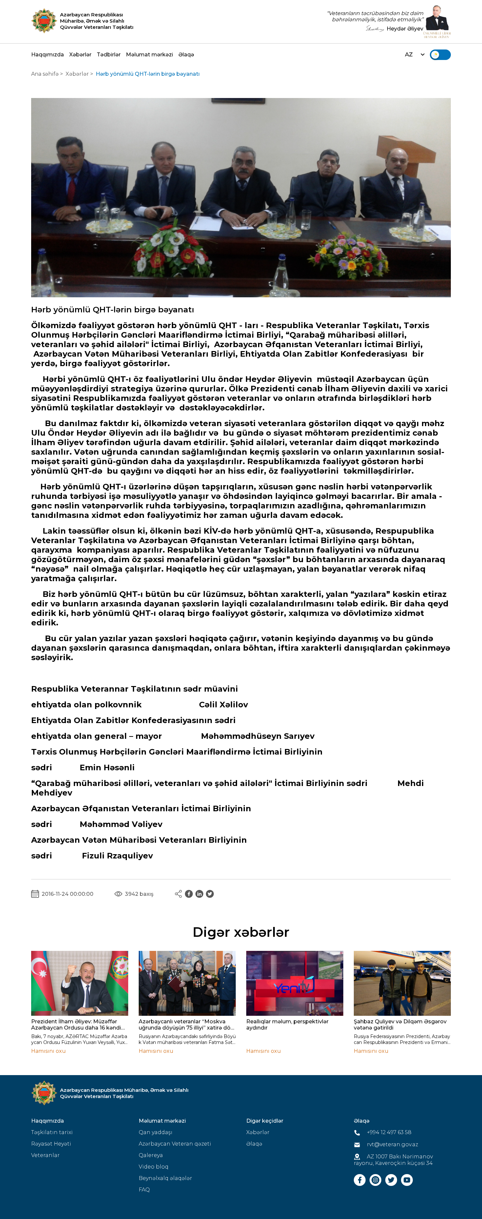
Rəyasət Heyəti (51, 1144)
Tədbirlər (109, 54)
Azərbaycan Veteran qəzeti (175, 1144)
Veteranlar (45, 1155)
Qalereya (151, 1155)
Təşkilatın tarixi (52, 1132)
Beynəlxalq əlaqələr (165, 1178)
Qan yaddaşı (155, 1132)
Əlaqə (186, 54)
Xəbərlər (80, 54)
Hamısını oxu (48, 1051)
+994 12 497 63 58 (389, 1132)
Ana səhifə (45, 74)
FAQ (144, 1190)
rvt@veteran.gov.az (392, 1144)
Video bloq (154, 1167)
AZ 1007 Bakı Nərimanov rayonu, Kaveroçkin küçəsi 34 (393, 1160)
